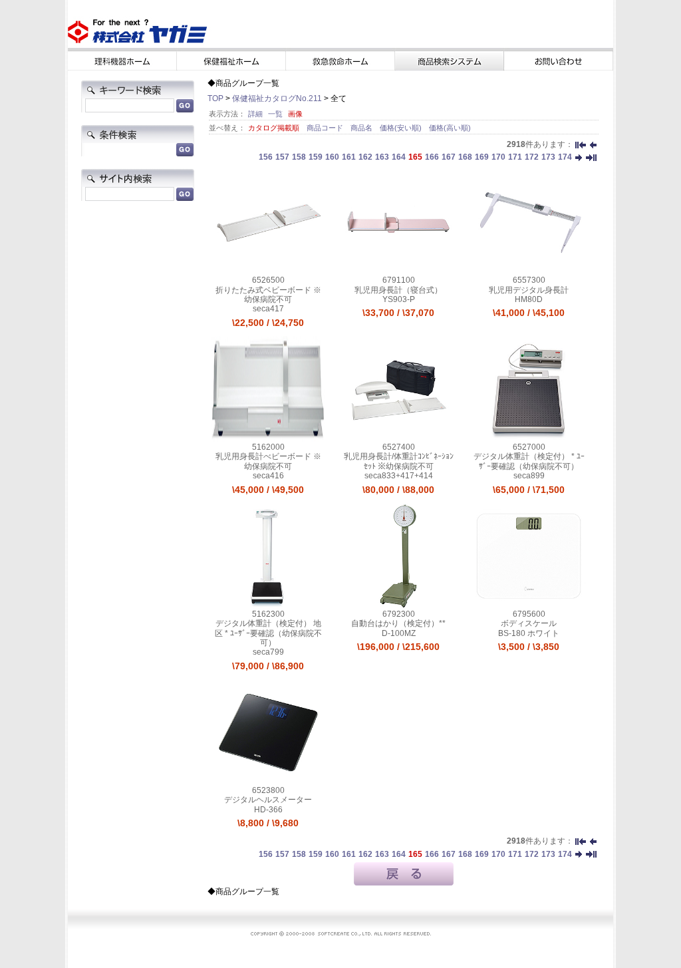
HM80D (529, 299)
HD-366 (268, 809)
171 (515, 157)
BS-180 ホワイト (528, 633)
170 (498, 157)
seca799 (268, 652)
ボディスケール (529, 623)
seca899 (529, 475)
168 (465, 157)
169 (482, 157)
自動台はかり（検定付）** (398, 623)
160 (332, 157)
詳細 (255, 114)
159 (316, 157)
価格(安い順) (402, 128)
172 (532, 157)
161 (349, 157)
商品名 (362, 128)
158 (299, 157)
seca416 (268, 475)
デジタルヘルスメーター (268, 799)
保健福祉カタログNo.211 (277, 98)
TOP (215, 98)
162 (365, 157)
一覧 (275, 114)
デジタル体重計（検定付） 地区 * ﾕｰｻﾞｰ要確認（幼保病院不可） (268, 633)
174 (565, 157)
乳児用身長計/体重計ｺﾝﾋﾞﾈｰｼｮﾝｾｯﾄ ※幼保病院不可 (399, 461)
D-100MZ (399, 633)
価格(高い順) (450, 128)
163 (382, 157)
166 (432, 157)
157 (282, 157)
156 (266, 157)
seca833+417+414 (398, 475)
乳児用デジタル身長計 (529, 290)
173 (548, 157)
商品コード (326, 128)
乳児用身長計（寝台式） (398, 290)
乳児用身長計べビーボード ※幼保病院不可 (268, 461)
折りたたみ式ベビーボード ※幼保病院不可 (268, 294)
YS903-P (398, 299)
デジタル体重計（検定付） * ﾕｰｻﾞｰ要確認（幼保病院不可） (529, 461)
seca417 (268, 308)
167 (449, 157)
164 (399, 157)
